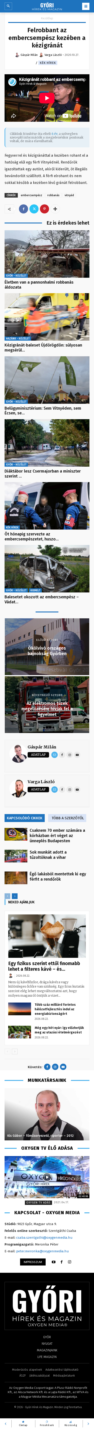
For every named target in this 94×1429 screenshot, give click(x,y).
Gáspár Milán (42, 747)
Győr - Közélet (16, 275)
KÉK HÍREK (48, 62)
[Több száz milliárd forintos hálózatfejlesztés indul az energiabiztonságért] (19, 1009)
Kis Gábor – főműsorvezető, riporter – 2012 (40, 1136)
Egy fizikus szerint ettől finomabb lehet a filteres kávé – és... (44, 966)
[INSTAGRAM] (69, 1262)
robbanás (53, 195)
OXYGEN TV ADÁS (38, 1202)
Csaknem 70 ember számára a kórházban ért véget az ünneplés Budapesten (57, 835)
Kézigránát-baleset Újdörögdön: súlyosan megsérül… (43, 348)
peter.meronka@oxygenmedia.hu (42, 1251)
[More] (55, 208)
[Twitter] (34, 208)
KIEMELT (35, 590)
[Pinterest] (44, 208)
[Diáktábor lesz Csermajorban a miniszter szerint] (47, 443)
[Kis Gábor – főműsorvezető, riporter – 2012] (47, 1114)
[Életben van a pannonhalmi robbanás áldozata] (47, 254)
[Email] (54, 755)
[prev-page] (7, 896)
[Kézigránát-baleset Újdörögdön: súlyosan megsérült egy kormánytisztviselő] (47, 317)
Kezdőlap (47, 18)
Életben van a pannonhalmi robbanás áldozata (39, 285)
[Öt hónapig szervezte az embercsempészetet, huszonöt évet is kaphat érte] (47, 506)
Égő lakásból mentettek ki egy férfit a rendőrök (58, 877)
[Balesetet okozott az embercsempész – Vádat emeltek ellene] (47, 568)
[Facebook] (23, 208)
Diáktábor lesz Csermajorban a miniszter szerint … (43, 474)
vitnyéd (69, 195)
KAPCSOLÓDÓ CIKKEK (24, 818)
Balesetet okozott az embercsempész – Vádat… (42, 599)
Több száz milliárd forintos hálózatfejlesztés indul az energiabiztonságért (55, 1009)
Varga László (41, 781)
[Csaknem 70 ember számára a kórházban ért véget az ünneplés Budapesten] (16, 834)
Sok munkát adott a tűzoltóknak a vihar (48, 855)
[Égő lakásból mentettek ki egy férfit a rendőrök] (16, 878)
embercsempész (31, 195)
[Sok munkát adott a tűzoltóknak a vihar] (16, 856)
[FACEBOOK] (61, 1262)
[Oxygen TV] (47, 1177)
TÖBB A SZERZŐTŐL (68, 818)
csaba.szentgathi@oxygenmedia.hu (44, 1238)
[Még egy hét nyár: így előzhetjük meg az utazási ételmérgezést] (19, 1032)
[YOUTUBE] (53, 1262)
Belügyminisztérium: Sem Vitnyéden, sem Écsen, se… (43, 411)
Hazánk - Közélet (18, 338)
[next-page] (15, 896)
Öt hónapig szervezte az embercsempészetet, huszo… (32, 537)
